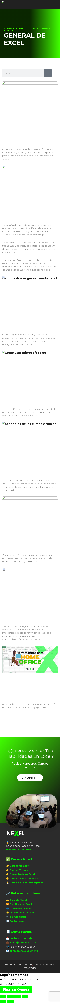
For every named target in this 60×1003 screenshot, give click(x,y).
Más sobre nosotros (18, 849)
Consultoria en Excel (22, 874)
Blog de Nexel (18, 899)
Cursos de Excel (19, 865)
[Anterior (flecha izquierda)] (3, 1001)
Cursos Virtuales (20, 870)
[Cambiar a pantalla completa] (10, 996)
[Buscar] (48, 73)
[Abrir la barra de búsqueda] (16, 4)
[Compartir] (17, 996)
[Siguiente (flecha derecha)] (10, 1001)
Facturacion (17, 921)
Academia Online (20, 908)
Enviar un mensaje (21, 938)
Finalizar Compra (16, 989)
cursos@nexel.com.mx (24, 950)
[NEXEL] (7, 2)
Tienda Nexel (18, 916)
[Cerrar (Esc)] (25, 996)
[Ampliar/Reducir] (3, 996)
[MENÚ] (32, 4)
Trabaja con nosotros (23, 942)
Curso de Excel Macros (24, 878)
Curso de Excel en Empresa (27, 882)
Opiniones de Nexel (22, 912)
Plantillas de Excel (21, 904)
